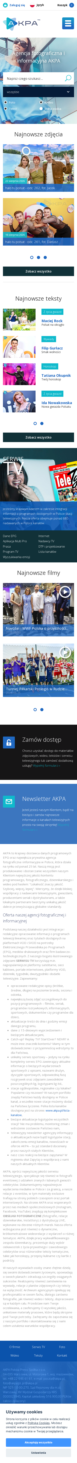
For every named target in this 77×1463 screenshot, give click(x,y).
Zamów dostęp (41, 739)
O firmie (14, 1347)
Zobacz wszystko (38, 271)
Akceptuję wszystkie (38, 1442)
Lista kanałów (47, 551)
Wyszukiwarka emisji (16, 557)
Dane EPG (9, 536)
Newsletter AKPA (44, 798)
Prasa (7, 546)
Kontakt (62, 1355)
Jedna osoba (52, 109)
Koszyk (64, 5)
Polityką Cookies (39, 1423)
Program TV (10, 551)
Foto (11, 102)
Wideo (48, 102)
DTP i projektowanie (51, 546)
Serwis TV (38, 1347)
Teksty (38, 1355)
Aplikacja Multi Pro (15, 541)
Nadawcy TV (46, 541)
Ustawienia (38, 1452)
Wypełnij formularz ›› (46, 765)
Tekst (12, 109)
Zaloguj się (17, 5)
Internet (43, 536)
